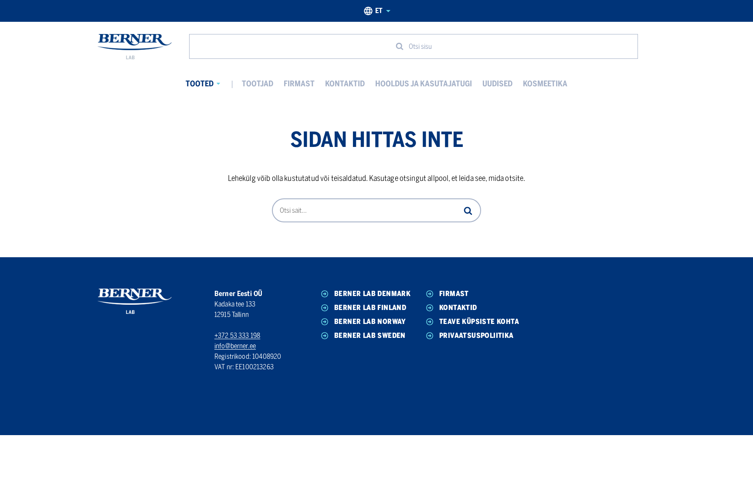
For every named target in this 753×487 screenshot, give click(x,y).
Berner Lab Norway (370, 321)
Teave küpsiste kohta (479, 321)
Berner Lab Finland (370, 307)
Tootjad (257, 84)
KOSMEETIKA (545, 84)
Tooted (200, 84)
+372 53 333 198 (237, 335)
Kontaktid (345, 84)
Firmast (299, 84)
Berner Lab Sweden (370, 335)
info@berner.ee (235, 346)
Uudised (497, 84)
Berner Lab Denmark (372, 293)
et (379, 11)
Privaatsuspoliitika (476, 335)
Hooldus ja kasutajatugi (423, 84)
